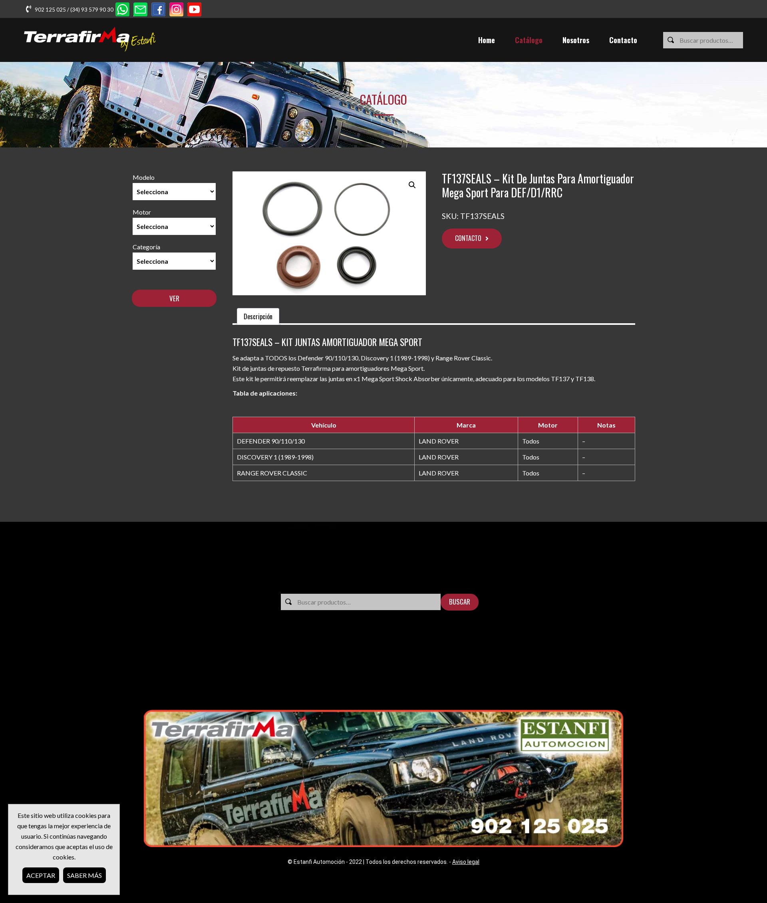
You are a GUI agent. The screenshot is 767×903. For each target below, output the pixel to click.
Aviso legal (465, 862)
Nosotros (575, 40)
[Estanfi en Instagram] (176, 10)
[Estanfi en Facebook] (158, 10)
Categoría (146, 247)
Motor (142, 212)
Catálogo (528, 40)
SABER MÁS (84, 875)
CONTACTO (468, 238)
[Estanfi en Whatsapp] (122, 10)
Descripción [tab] (258, 316)
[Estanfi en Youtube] (194, 10)
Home (486, 40)
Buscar (459, 602)
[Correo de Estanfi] (140, 10)
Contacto (623, 40)
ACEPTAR (40, 875)
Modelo (144, 177)
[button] (412, 185)
